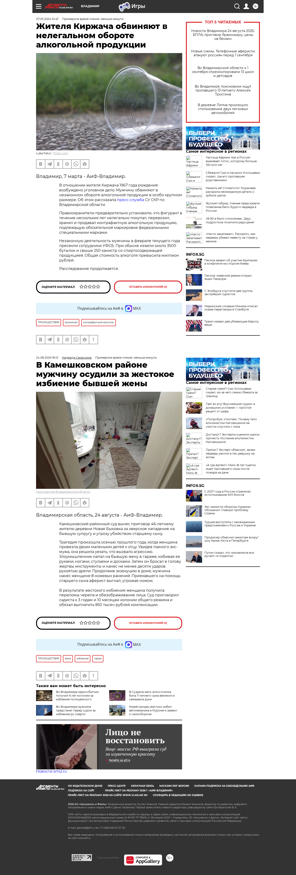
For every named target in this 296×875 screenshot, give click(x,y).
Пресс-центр (117, 785)
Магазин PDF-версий (174, 785)
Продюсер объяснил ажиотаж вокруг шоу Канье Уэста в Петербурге (231, 539)
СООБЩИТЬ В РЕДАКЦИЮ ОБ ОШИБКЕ (178, 795)
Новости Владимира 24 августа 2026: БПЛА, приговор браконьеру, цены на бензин (223, 35)
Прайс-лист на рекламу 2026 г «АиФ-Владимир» (139, 790)
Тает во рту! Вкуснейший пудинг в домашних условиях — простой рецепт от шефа (230, 407)
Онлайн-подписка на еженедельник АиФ (224, 785)
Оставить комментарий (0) (148, 286)
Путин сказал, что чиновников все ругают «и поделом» (229, 554)
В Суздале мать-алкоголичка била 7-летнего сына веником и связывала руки (152, 695)
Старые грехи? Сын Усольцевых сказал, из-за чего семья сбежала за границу (232, 392)
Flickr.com (60, 153)
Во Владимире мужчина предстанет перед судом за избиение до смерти (76, 710)
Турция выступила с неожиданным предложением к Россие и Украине (230, 524)
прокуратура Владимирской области (63, 491)
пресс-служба (130, 200)
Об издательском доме (85, 785)
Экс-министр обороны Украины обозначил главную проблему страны (227, 510)
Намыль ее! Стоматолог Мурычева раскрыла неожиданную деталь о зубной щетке (231, 191)
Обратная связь (142, 785)
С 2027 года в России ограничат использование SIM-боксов (227, 493)
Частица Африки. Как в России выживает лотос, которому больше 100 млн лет (231, 161)
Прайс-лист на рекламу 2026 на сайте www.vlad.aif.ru (108, 795)
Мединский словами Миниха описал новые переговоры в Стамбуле (231, 308)
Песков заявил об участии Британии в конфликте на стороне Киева (230, 262)
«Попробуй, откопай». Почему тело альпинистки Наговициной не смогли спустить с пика (231, 422)
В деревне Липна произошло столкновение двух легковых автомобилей (223, 109)
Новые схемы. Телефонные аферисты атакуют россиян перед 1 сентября (223, 53)
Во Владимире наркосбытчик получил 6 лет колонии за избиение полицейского (77, 695)
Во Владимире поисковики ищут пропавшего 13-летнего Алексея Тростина (223, 90)
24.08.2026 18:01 (47, 357)
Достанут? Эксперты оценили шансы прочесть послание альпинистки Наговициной (232, 438)
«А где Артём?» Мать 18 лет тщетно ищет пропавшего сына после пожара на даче (231, 468)
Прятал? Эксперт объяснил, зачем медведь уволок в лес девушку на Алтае (230, 453)
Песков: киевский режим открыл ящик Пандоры (228, 277)
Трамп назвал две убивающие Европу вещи (231, 323)
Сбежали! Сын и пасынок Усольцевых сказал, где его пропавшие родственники (233, 176)
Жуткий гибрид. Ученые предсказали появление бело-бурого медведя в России (233, 207)
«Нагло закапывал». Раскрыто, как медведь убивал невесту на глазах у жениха (232, 237)
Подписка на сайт (81, 790)
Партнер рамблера (108, 857)
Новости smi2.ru (51, 771)
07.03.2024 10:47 (47, 19)
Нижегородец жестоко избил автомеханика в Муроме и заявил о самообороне (153, 710)
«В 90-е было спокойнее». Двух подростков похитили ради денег (230, 220)
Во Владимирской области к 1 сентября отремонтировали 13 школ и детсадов (223, 72)
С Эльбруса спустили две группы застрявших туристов (228, 292)
